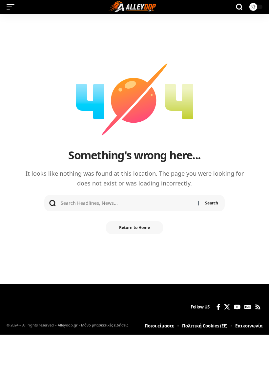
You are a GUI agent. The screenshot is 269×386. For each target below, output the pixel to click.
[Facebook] (218, 307)
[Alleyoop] (134, 7)
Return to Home (134, 227)
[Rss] (257, 307)
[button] (12, 6)
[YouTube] (237, 307)
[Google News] (248, 307)
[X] (227, 307)
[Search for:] (127, 203)
